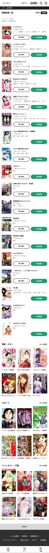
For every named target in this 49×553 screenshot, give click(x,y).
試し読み (21, 37)
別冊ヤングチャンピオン (21, 96)
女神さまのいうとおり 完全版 (23, 183)
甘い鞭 (15, 288)
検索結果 (9, 8)
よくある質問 (14, 536)
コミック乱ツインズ (19, 62)
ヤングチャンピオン (19, 44)
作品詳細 (39, 37)
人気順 (37, 13)
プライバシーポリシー (10, 540)
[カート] (45, 3)
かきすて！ (16, 166)
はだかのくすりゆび (19, 323)
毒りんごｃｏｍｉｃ (19, 114)
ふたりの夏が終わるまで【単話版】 (24, 131)
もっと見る (43, 344)
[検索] (41, 3)
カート (24, 551)
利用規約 (24, 536)
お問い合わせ (24, 540)
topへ (24, 527)
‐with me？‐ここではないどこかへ (25, 271)
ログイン (24, 3)
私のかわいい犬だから (20, 79)
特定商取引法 (34, 536)
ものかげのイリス (19, 305)
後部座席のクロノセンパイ (21, 201)
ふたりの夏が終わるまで (21, 149)
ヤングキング (17, 27)
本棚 (41, 551)
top (3, 8)
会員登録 (34, 3)
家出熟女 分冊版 (18, 236)
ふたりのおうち (18, 253)
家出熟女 (16, 218)
